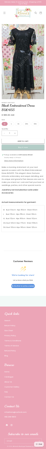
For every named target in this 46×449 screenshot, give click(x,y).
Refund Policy (10, 351)
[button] (4, 12)
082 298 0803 (10, 417)
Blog (6, 356)
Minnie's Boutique (19, 446)
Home (6, 372)
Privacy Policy (10, 335)
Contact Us (9, 397)
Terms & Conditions (12, 341)
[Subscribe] (39, 441)
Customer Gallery (11, 387)
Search (7, 320)
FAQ (6, 392)
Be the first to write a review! (23, 286)
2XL (27, 124)
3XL (36, 124)
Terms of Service (11, 346)
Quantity (5, 129)
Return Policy (9, 325)
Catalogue (8, 377)
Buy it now (23, 147)
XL (20, 124)
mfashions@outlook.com (15, 412)
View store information (13, 161)
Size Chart (8, 330)
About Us (8, 382)
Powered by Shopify (32, 446)
